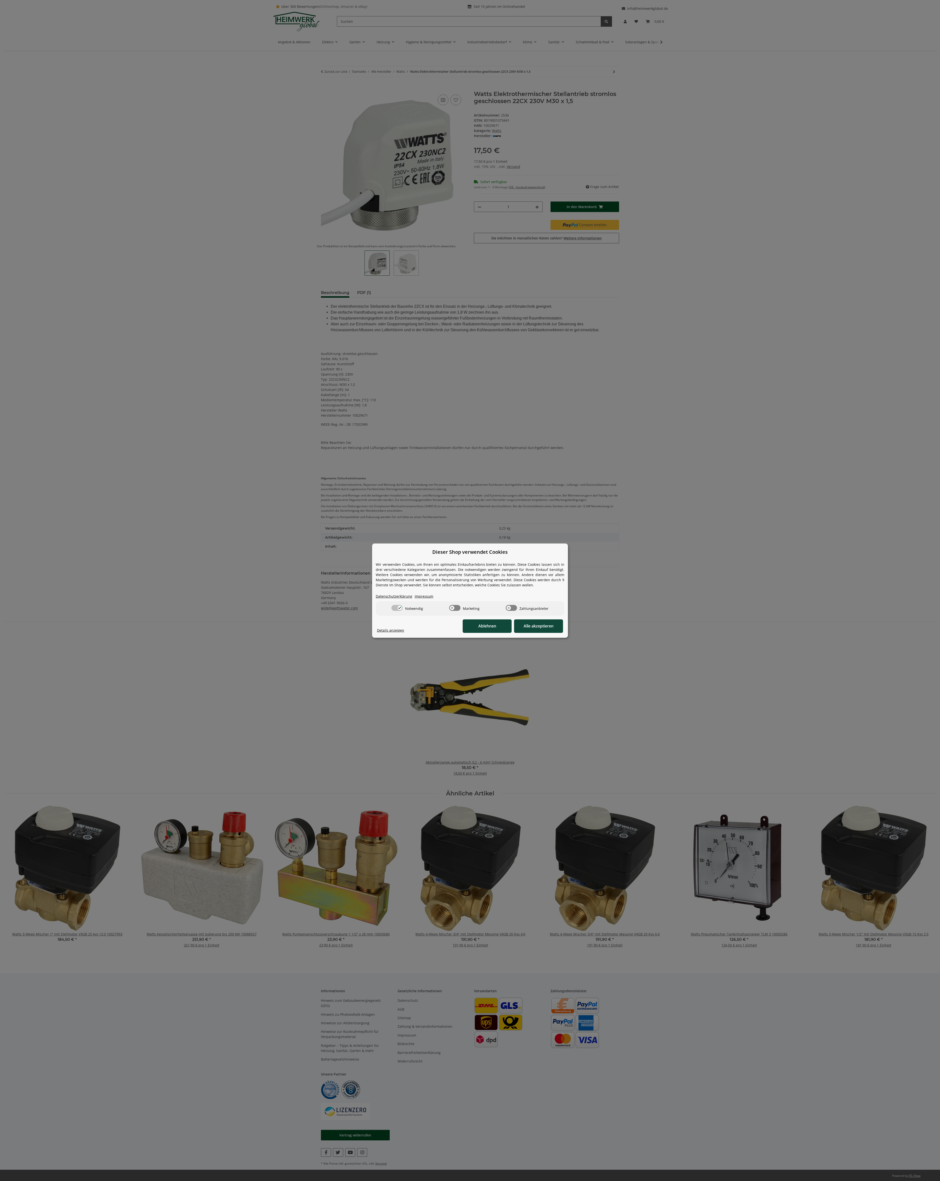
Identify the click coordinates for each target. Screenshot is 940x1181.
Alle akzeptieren (538, 626)
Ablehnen (487, 626)
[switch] (397, 608)
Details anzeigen (390, 630)
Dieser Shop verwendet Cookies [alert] (470, 552)
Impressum (424, 596)
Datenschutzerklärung (394, 596)
